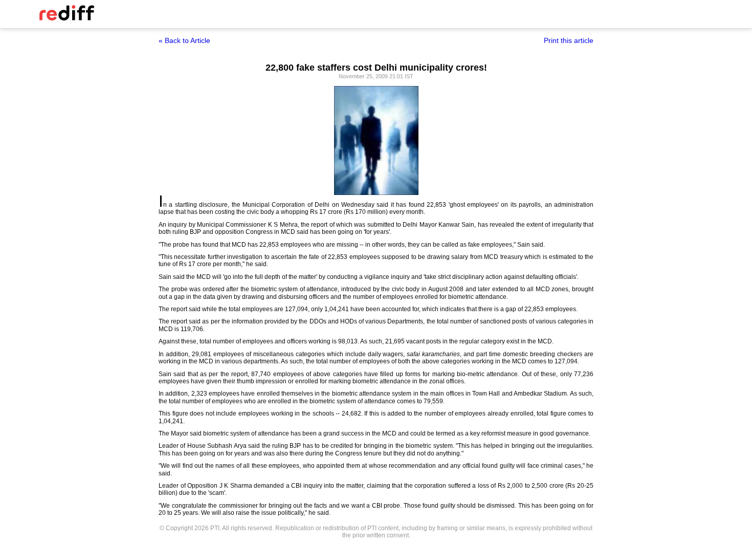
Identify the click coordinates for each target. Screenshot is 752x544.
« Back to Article (184, 40)
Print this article (568, 40)
